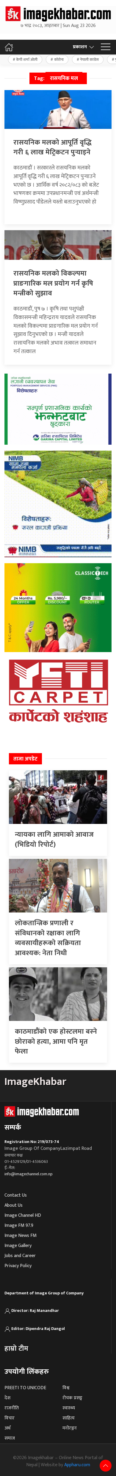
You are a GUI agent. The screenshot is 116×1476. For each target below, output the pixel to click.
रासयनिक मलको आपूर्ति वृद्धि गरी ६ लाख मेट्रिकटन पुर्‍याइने (52, 148)
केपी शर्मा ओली (26, 59)
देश (7, 1398)
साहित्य (68, 1418)
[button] (106, 47)
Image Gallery (18, 1246)
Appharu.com (77, 1465)
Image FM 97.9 (18, 1226)
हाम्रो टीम (16, 1349)
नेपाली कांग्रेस (89, 59)
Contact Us (15, 1195)
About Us (13, 1205)
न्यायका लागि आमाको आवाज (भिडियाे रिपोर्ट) (54, 840)
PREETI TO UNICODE (25, 1388)
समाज (9, 1438)
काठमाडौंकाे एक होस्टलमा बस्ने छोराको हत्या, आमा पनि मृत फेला (56, 1041)
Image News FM (20, 1236)
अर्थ (7, 1428)
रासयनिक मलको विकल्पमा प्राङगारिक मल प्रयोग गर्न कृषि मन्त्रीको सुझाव (53, 283)
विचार (9, 1418)
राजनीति (11, 1408)
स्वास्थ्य (68, 1408)
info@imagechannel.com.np (28, 1174)
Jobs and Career (20, 1256)
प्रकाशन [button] (80, 47)
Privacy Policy (18, 1266)
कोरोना (59, 59)
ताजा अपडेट (25, 759)
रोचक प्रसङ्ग (72, 1398)
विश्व (65, 1388)
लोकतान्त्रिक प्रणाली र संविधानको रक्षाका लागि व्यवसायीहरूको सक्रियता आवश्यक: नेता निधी (48, 938)
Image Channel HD (22, 1215)
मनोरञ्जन (69, 1428)
